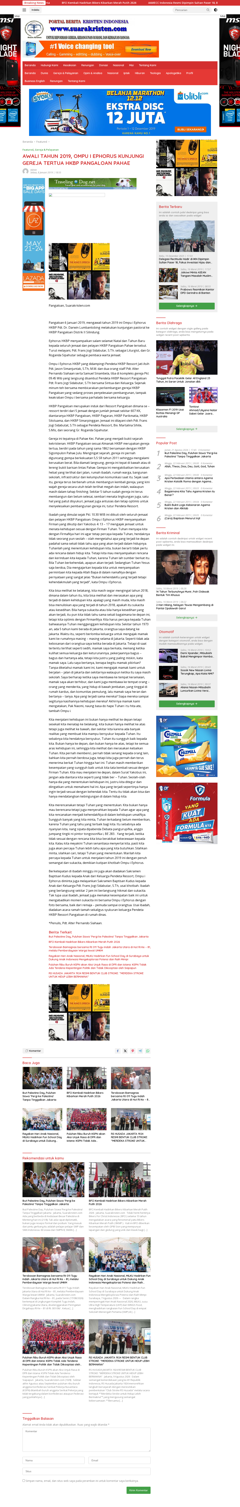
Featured (28, 149)
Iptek (127, 73)
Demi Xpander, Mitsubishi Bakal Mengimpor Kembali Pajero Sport (197, 654)
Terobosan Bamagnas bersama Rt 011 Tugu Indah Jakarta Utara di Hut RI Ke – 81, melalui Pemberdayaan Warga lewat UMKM (100, 948)
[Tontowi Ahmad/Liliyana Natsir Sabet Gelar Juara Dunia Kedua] (203, 395)
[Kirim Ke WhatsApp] (148, 1051)
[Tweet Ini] (125, 1051)
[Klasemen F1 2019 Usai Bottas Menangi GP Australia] (170, 396)
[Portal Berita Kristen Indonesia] (78, 29)
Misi (131, 65)
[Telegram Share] (140, 1051)
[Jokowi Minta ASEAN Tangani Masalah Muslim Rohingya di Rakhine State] (168, 275)
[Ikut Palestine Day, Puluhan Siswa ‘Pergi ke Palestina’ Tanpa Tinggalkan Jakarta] (42, 1078)
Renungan (87, 65)
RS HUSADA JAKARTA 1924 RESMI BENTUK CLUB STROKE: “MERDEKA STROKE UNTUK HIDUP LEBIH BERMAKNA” (96, 975)
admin (33, 169)
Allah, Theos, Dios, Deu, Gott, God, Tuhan (190, 466)
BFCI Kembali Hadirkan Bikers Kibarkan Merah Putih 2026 (84, 942)
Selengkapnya (185, 306)
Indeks (35, 9)
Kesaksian (69, 65)
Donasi (103, 65)
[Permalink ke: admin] (25, 171)
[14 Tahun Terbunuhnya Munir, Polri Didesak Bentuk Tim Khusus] (187, 567)
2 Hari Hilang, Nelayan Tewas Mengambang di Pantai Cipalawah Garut (184, 606)
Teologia (155, 73)
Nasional (118, 65)
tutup (17, 16)
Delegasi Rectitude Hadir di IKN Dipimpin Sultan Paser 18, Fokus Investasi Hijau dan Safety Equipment (185, 260)
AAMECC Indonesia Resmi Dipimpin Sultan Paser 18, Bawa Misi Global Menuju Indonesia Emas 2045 (146, 3)
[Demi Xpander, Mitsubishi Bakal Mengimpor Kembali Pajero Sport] (168, 656)
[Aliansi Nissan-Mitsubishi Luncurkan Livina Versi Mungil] (168, 690)
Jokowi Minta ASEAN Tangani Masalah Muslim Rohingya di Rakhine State (197, 274)
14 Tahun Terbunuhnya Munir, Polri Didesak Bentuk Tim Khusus (182, 593)
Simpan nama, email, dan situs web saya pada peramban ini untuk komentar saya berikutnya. (82, 1481)
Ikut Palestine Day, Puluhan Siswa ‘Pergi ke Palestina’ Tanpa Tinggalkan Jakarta (98, 936)
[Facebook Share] (118, 1051)
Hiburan (140, 73)
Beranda (30, 65)
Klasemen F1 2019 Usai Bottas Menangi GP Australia (170, 413)
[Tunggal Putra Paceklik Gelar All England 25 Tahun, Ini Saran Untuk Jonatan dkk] (187, 357)
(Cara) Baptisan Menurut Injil (182, 518)
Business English (35, 81)
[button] (208, 10)
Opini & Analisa (92, 73)
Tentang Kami (147, 65)
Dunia (44, 73)
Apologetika (173, 73)
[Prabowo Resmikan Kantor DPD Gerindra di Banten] (168, 292)
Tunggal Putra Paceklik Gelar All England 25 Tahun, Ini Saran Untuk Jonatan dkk (183, 380)
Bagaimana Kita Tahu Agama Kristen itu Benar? (190, 493)
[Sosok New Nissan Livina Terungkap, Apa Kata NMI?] (168, 673)
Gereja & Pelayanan (65, 73)
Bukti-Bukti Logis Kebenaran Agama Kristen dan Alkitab (187, 506)
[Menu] (25, 10)
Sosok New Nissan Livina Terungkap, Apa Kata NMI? (197, 672)
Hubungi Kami (49, 65)
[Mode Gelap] (216, 10)
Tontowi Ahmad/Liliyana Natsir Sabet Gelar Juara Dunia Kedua (203, 410)
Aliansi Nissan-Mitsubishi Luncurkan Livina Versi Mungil (196, 689)
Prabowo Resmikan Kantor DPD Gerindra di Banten (197, 291)
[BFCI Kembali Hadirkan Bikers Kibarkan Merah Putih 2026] (86, 1078)
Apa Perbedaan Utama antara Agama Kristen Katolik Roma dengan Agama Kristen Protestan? (189, 479)
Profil (189, 73)
